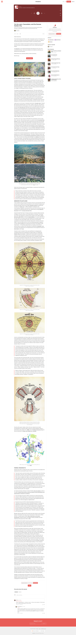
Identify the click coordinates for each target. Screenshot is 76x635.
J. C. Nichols (36, 136)
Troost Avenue (30, 545)
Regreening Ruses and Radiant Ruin (56, 51)
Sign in (73, 1)
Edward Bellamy (31, 216)
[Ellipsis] (44, 600)
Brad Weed (19, 606)
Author (18, 607)
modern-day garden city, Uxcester (29, 431)
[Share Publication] (65, 1)
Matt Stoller (16, 228)
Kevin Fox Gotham (37, 490)
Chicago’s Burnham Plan (27, 210)
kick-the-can (22, 107)
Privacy (37, 628)
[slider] (37, 20)
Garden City (22, 206)
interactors (17, 48)
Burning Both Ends (54, 54)
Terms (40, 628)
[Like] (15, 34)
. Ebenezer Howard (33, 205)
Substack (33, 633)
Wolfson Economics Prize (38, 429)
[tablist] (18, 592)
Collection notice (43, 628)
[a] (49, 52)
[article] (54, 52)
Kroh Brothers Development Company (32, 135)
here (23, 228)
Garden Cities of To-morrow (19, 233)
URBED (28, 429)
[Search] (63, 1)
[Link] (13, 78)
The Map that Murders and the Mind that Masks (56, 79)
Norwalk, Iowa (38, 103)
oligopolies (39, 226)
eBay (34, 184)
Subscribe (68, 1)
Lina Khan (22, 223)
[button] (31, 13)
